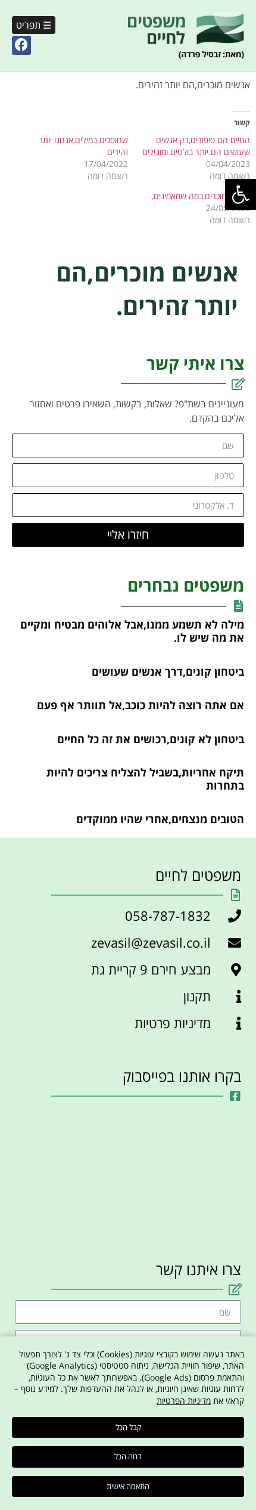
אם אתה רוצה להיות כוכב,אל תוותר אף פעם (140, 705)
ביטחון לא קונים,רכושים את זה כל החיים (150, 739)
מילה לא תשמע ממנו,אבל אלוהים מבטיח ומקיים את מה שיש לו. (132, 631)
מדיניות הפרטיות (184, 1400)
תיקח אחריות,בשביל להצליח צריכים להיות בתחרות (145, 779)
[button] (240, 194)
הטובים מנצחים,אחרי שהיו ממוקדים (160, 819)
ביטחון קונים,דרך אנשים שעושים (168, 671)
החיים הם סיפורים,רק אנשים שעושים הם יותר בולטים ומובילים (196, 145)
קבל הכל (128, 1427)
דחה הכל (128, 1456)
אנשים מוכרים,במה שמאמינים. (200, 196)
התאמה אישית (128, 1486)
